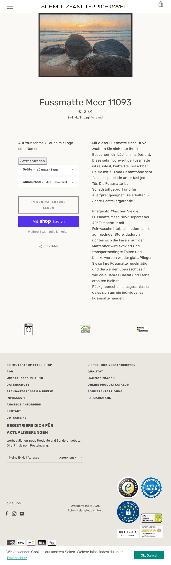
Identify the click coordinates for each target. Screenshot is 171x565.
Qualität (95, 371)
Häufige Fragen (101, 378)
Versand (97, 117)
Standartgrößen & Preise (30, 391)
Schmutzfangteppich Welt (85, 510)
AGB (10, 371)
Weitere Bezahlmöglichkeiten (48, 232)
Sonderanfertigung (105, 391)
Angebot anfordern (24, 404)
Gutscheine (17, 417)
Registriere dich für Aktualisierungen (30, 429)
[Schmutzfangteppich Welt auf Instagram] (14, 513)
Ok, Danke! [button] (149, 555)
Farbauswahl (99, 397)
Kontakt (14, 411)
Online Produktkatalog (108, 384)
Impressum (16, 397)
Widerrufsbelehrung (25, 378)
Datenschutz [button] (17, 558)
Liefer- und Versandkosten (112, 365)
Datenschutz (18, 384)
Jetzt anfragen (32, 161)
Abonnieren (68, 458)
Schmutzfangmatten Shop (29, 365)
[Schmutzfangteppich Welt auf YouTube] (22, 513)
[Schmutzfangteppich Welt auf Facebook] (6, 513)
